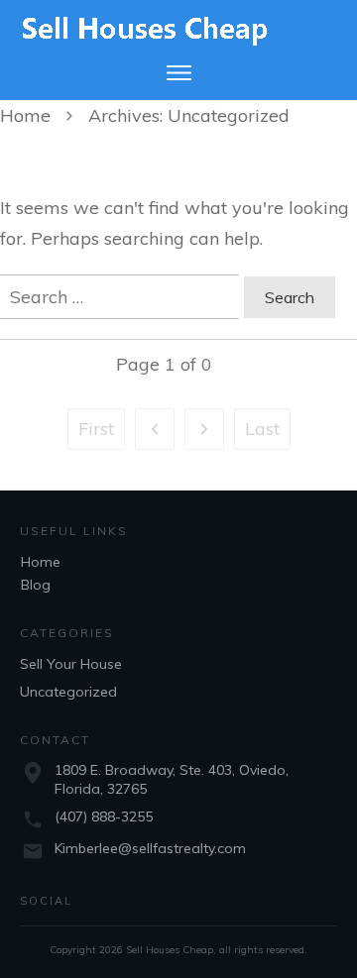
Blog (36, 585)
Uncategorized (68, 692)
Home (40, 562)
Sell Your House (71, 664)
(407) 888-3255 (104, 816)
